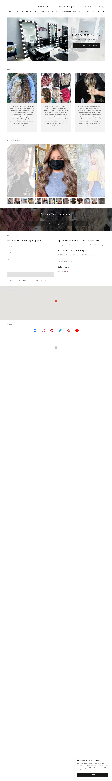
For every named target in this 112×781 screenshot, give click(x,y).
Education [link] (91, 11)
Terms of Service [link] (44, 280)
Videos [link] (82, 11)
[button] (99, 6)
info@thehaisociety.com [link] (65, 261)
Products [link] (45, 11)
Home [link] (10, 11)
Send (31, 274)
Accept (92, 774)
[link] (56, 7)
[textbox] (30, 246)
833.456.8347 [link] (87, 6)
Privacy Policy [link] (36, 280)
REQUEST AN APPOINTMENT (86, 46)
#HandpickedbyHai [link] (69, 11)
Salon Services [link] (32, 11)
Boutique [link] (55, 11)
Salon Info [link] (19, 11)
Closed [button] (64, 271)
